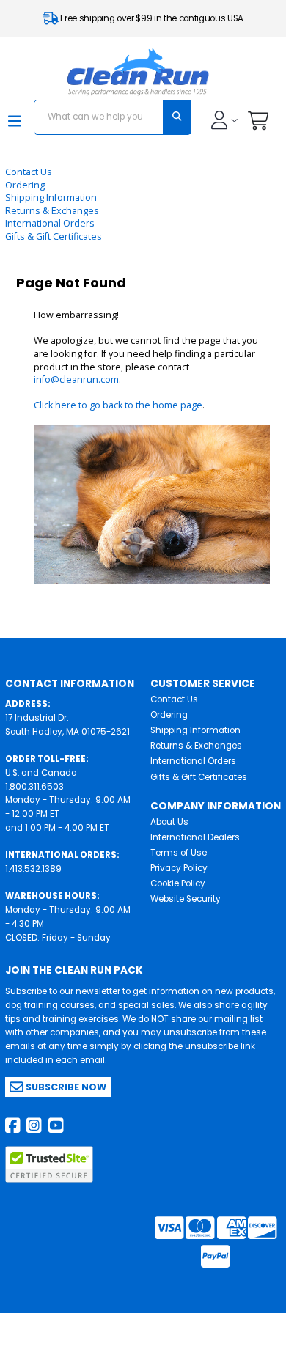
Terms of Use (178, 853)
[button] (257, 124)
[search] (177, 117)
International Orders (50, 223)
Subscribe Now (64, 1087)
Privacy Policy (179, 868)
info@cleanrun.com (76, 379)
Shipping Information (51, 197)
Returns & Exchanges (52, 211)
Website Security (185, 899)
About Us (169, 822)
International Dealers (195, 837)
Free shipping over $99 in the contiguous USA (151, 18)
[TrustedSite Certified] (49, 1164)
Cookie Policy (177, 883)
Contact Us (28, 172)
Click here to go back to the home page (118, 405)
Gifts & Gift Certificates (53, 236)
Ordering (25, 185)
